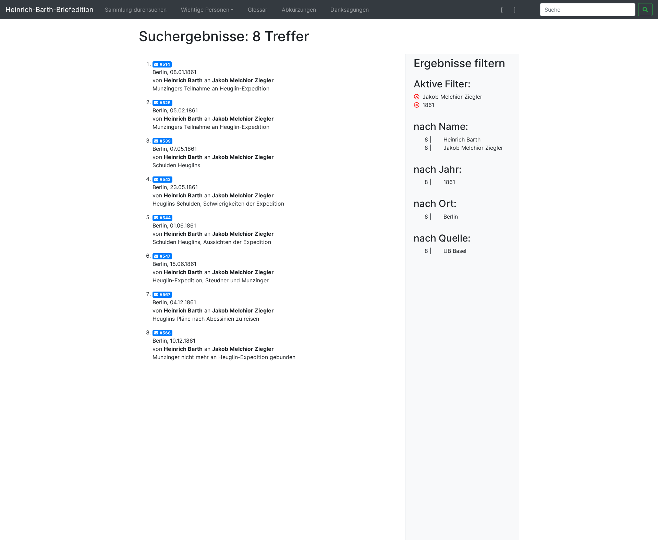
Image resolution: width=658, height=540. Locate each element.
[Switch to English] (527, 9)
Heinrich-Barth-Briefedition (49, 9)
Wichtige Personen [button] (205, 9)
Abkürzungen (299, 9)
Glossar (257, 9)
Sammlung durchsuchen (136, 9)
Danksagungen (349, 9)
